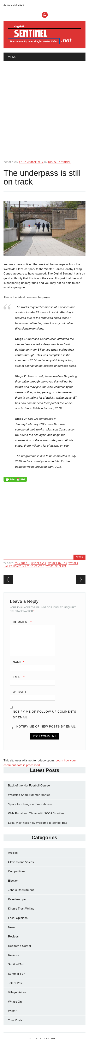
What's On (15, 1001)
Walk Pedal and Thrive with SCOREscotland (36, 813)
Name (18, 662)
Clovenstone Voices (21, 862)
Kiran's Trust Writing (21, 908)
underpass (38, 563)
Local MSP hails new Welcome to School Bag (37, 822)
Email (19, 677)
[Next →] (80, 579)
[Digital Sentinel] (44, 44)
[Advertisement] (44, 107)
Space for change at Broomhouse (30, 804)
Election (13, 880)
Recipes (13, 936)
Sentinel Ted (16, 964)
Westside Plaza (56, 566)
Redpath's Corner (19, 945)
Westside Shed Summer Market (29, 794)
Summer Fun (16, 973)
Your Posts (15, 1020)
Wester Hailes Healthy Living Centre (41, 565)
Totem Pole (15, 983)
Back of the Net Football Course (29, 785)
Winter (12, 1011)
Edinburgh (21, 563)
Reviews (13, 955)
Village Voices (17, 992)
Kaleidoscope (17, 899)
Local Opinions (18, 917)
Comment (22, 622)
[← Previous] (8, 579)
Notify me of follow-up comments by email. (44, 714)
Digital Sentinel (59, 162)
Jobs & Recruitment (21, 890)
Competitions (16, 871)
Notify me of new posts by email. (46, 726)
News (79, 557)
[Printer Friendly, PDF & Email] (15, 480)
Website (20, 692)
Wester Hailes (57, 563)
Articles (13, 852)
